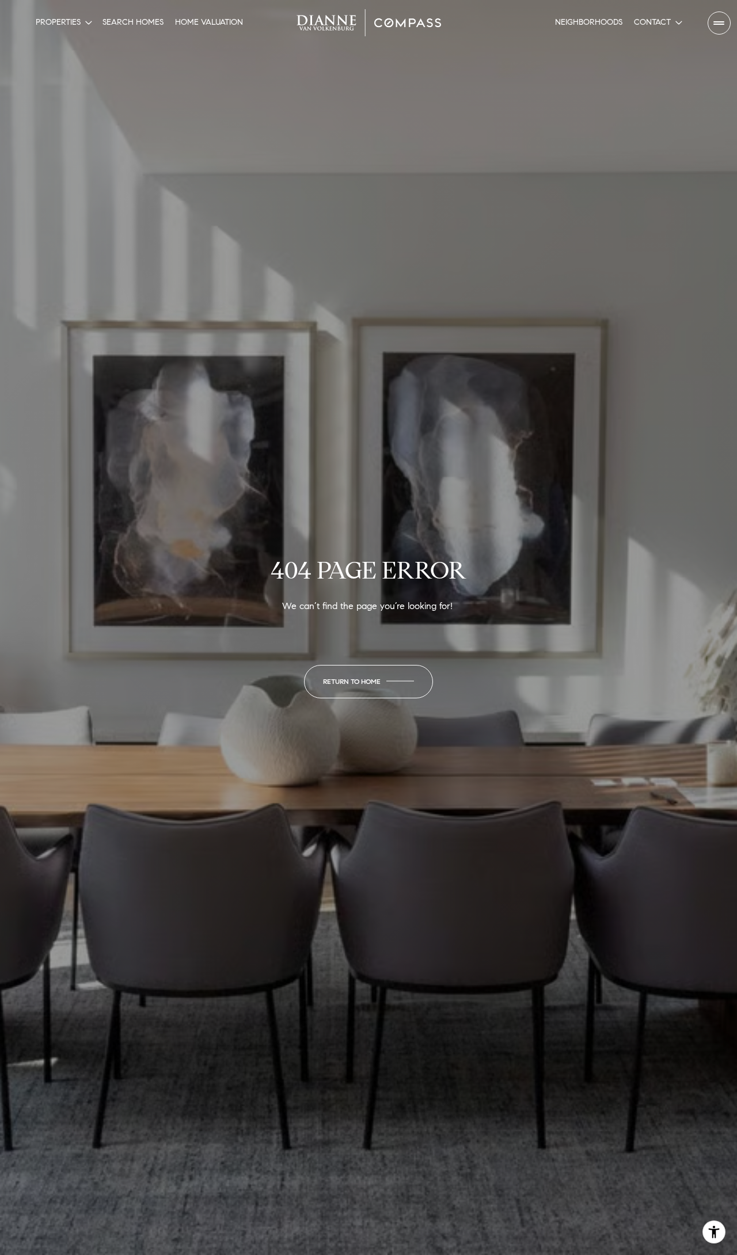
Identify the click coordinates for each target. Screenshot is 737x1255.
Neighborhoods (588, 22)
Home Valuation (209, 22)
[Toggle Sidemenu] (719, 23)
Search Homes (133, 22)
